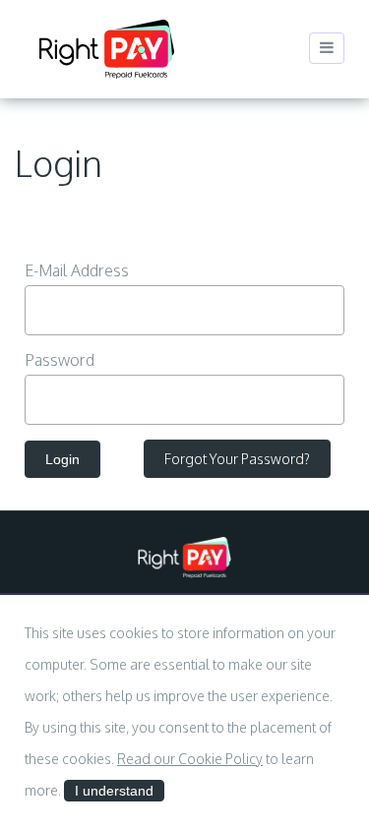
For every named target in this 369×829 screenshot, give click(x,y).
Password (59, 360)
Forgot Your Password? (237, 458)
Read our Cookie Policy (190, 758)
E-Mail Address (77, 270)
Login (62, 459)
